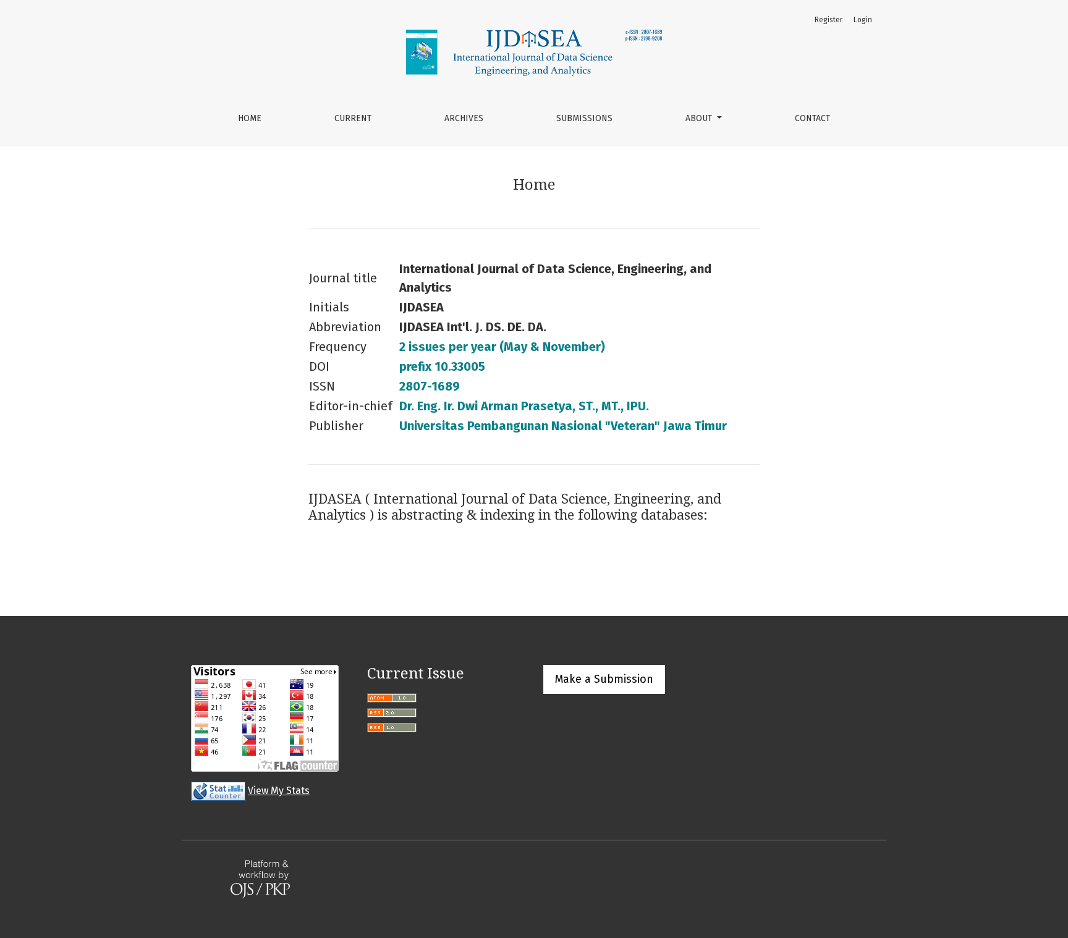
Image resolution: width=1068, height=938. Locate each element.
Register (828, 19)
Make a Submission (604, 679)
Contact (812, 118)
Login (863, 19)
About (699, 118)
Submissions (584, 118)
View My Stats (279, 790)
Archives (463, 118)
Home (249, 118)
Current (352, 118)
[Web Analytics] (218, 790)
